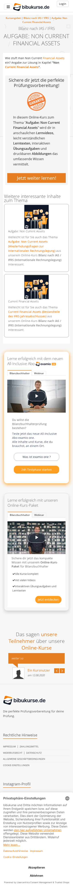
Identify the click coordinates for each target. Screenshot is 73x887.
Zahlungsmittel (29, 746)
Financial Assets (53, 58)
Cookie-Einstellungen (16, 765)
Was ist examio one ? (37, 457)
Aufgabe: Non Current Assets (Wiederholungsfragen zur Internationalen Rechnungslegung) (32, 246)
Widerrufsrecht (12, 752)
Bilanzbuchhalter (20, 373)
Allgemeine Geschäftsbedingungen (24, 758)
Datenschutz (34, 752)
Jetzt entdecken (48, 599)
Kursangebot (13, 18)
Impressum (9, 746)
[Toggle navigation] (8, 7)
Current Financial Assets (22, 67)
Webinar (39, 373)
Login (62, 4)
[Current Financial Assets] (36, 287)
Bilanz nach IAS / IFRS (36, 18)
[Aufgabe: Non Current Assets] (36, 217)
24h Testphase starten (36, 470)
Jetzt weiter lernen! (36, 178)
